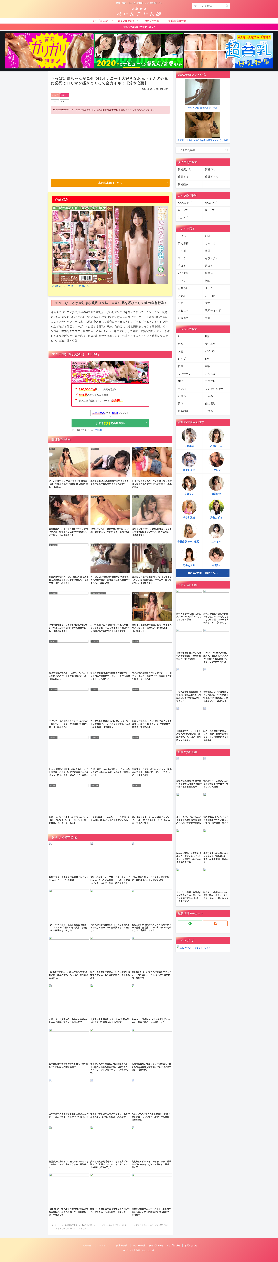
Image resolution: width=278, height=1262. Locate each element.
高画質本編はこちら (110, 182)
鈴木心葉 (55, 95)
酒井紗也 (216, 493)
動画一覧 (87, 1245)
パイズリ (183, 273)
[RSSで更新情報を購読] (215, 923)
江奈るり (216, 541)
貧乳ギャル (211, 176)
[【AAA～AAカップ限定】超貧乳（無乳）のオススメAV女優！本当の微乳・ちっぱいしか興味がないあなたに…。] (228, 51)
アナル (182, 295)
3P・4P (210, 295)
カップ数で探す (174, 1245)
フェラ (182, 258)
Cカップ (55, 101)
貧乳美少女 (184, 169)
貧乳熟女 (183, 184)
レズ (180, 336)
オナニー (64, 101)
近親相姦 (183, 410)
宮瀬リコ (189, 493)
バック (182, 280)
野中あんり (189, 565)
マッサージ (184, 373)
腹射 (207, 250)
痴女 (207, 336)
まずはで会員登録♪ (110, 423)
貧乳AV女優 (121, 1245)
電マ (207, 303)
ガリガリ (210, 410)
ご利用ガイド (102, 430)
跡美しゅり (189, 469)
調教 (207, 366)
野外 (180, 403)
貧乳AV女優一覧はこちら (203, 572)
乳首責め (183, 318)
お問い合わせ (191, 1245)
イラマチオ (211, 258)
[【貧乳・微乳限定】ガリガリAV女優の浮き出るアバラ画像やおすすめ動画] (49, 51)
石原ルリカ (216, 446)
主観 (207, 318)
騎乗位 (209, 273)
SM (207, 358)
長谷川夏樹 (189, 517)
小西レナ (216, 469)
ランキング (104, 1245)
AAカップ (211, 202)
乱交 (180, 303)
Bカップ (210, 210)
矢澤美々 (216, 565)
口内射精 (183, 243)
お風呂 (182, 396)
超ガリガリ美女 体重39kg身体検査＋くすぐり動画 (202, 140)
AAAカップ (185, 202)
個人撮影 (210, 403)
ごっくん (210, 243)
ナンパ (182, 388)
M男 (180, 343)
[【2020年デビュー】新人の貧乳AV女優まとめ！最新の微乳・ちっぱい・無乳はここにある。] (138, 51)
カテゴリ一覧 (139, 1245)
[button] (226, 6)
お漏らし (183, 288)
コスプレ (210, 381)
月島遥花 (189, 446)
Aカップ (183, 210)
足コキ (209, 265)
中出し (182, 235)
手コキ (182, 265)
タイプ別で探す (156, 1245)
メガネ (209, 396)
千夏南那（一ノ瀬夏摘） (190, 541)
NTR (180, 381)
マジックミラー (214, 388)
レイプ (182, 358)
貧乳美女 (183, 176)
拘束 (180, 366)
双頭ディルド (213, 310)
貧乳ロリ (64, 95)
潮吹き (209, 280)
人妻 (180, 351)
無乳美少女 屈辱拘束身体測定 (202, 107)
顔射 (207, 235)
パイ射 (182, 250)
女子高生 (210, 343)
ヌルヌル (210, 373)
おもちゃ (183, 310)
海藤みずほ (216, 517)
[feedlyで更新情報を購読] (190, 923)
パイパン (210, 351)
